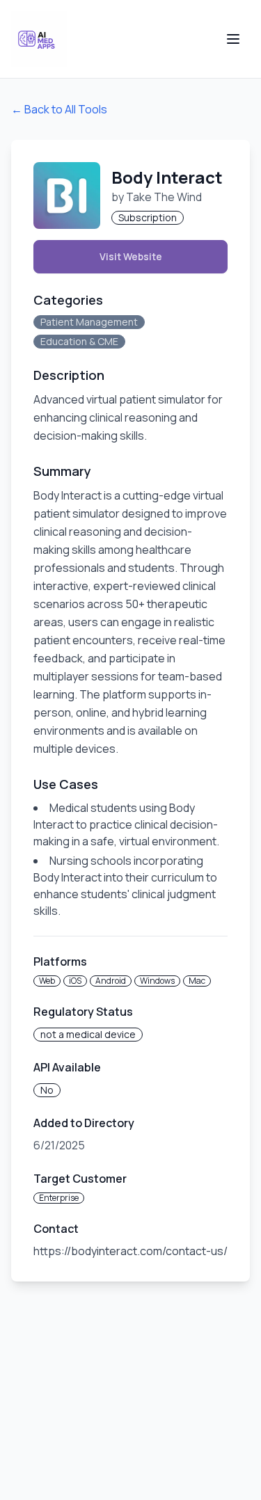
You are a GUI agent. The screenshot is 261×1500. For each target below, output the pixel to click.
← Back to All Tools (59, 109)
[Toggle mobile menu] (233, 39)
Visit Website (131, 256)
